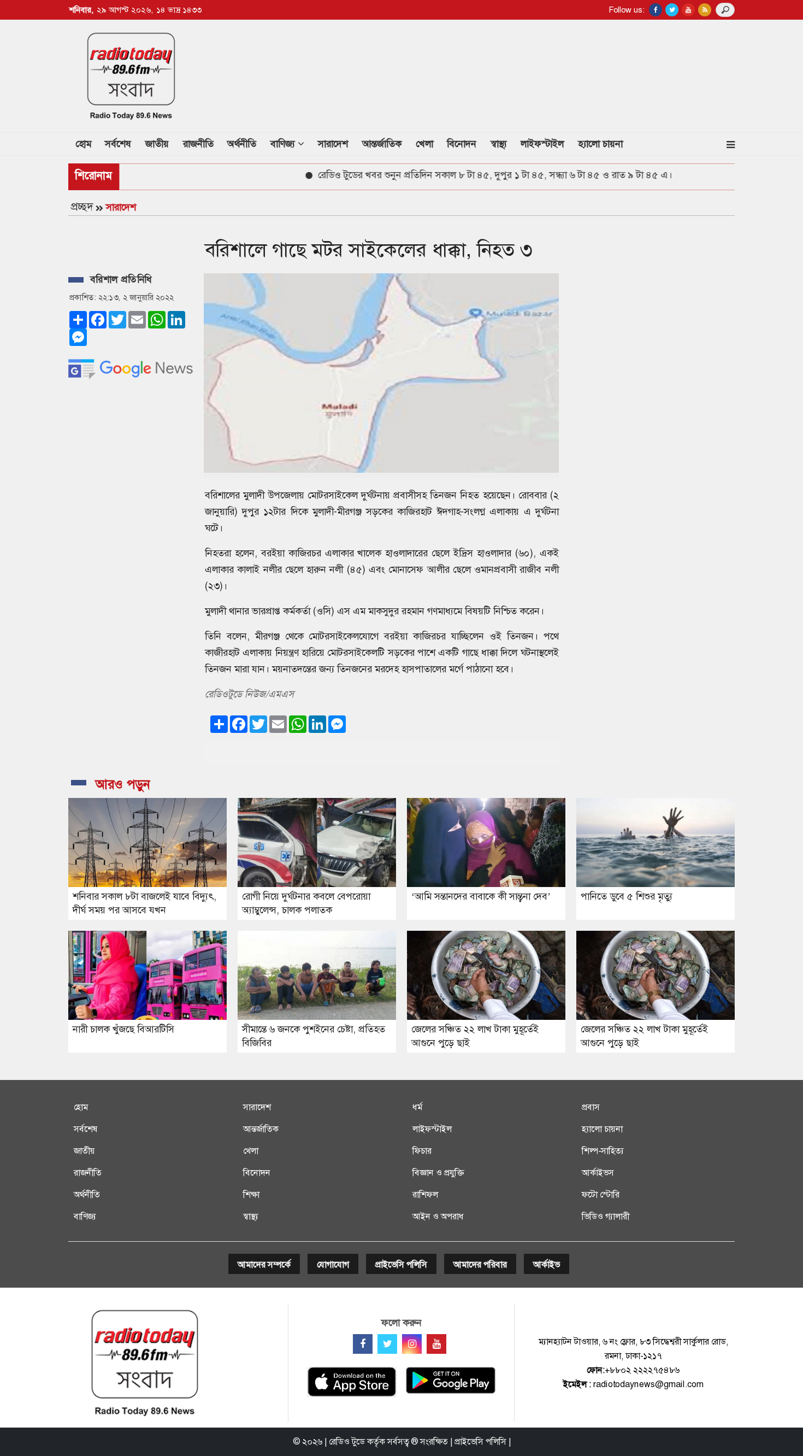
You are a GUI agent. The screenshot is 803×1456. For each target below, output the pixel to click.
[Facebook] (363, 1344)
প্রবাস (591, 1107)
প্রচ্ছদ (82, 206)
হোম (86, 143)
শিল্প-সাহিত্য (603, 1150)
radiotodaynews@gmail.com (648, 1384)
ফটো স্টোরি (600, 1194)
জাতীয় (157, 143)
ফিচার (422, 1150)
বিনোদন (461, 143)
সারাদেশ (333, 143)
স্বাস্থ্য (499, 143)
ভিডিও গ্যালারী (605, 1216)
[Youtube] (436, 1344)
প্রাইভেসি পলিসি (401, 1264)
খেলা (424, 143)
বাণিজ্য (85, 1216)
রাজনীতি (198, 143)
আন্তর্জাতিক (382, 143)
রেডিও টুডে (347, 1441)
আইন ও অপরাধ (438, 1216)
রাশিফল (425, 1194)
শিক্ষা (251, 1194)
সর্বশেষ (118, 143)
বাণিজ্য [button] (284, 143)
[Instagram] (412, 1344)
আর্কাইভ (546, 1264)
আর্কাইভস (598, 1172)
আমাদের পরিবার (480, 1264)
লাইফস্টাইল (542, 143)
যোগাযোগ (333, 1264)
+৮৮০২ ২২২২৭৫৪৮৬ (642, 1370)
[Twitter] (387, 1344)
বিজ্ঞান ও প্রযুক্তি (438, 1172)
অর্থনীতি (241, 143)
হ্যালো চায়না (600, 143)
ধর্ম (417, 1107)
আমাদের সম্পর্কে (264, 1264)
